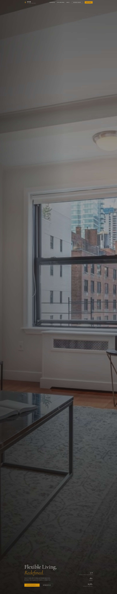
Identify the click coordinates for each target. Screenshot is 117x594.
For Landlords (60, 2)
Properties (52, 2)
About (68, 2)
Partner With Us (47, 585)
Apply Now (88, 2)
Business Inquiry (77, 2)
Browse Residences (31, 585)
